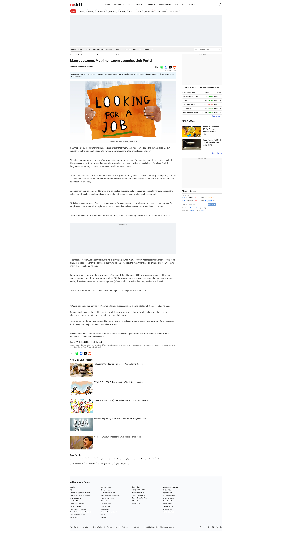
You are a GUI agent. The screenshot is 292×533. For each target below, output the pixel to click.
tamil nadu (115, 459)
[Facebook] (209, 527)
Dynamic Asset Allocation (109, 512)
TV (183, 4)
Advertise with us (168, 512)
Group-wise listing (75, 498)
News (138, 4)
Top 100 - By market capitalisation (80, 512)
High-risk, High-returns (108, 493)
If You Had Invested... (169, 495)
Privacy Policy (97, 527)
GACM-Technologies (190, 97)
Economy (118, 49)
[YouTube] (217, 527)
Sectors (90, 11)
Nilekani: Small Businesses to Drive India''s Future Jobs (117, 437)
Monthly (87, 493)
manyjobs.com (105, 464)
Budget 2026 (136, 503)
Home (107, 4)
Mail (129, 4)
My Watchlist (174, 11)
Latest (87, 49)
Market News (76, 49)
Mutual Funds (101, 11)
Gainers (122, 11)
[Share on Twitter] (170, 67)
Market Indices (167, 504)
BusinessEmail (165, 4)
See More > (217, 116)
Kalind (184, 100)
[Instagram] (213, 527)
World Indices (167, 509)
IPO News (81, 504)
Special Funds (105, 506)
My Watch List (167, 493)
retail (140, 459)
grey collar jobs (121, 464)
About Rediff (74, 527)
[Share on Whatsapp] (161, 67)
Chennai (90, 66)
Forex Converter (168, 501)
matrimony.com (78, 464)
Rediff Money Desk (79, 66)
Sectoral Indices (168, 506)
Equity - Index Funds (138, 490)
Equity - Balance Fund (139, 495)
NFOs (103, 514)
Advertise (85, 527)
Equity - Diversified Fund (139, 498)
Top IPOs (76, 501)
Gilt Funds (104, 501)
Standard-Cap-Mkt (189, 104)
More (191, 4)
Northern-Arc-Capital (190, 112)
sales (149, 459)
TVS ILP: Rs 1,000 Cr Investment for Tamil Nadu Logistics (118, 382)
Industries (148, 49)
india (91, 459)
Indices (81, 11)
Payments (118, 4)
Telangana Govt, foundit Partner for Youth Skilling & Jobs (118, 364)
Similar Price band (75, 506)
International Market (102, 49)
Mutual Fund (130, 49)
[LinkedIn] (221, 527)
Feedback (125, 527)
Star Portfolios (150, 11)
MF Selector (104, 517)
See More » (217, 153)
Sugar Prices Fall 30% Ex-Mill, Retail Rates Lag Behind (211, 142)
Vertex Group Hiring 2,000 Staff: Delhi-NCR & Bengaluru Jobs (120, 419)
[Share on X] (204, 527)
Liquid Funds (105, 509)
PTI (77, 342)
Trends (139, 11)
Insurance (112, 11)
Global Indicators (168, 498)
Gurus (176, 4)
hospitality (102, 459)
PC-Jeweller (187, 108)
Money (150, 4)
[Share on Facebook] (166, 67)
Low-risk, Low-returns (107, 498)
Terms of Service (112, 527)
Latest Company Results (77, 514)
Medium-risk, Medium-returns (110, 495)
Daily (77, 493)
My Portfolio (162, 11)
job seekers (161, 459)
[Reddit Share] (174, 67)
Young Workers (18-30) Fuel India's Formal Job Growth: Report (121, 400)
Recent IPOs (73, 504)
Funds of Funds (106, 504)
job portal (92, 464)
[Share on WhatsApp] (200, 527)
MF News (135, 501)
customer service (78, 459)
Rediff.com (152, 527)
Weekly (82, 493)
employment (128, 459)
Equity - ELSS (136, 487)
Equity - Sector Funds (138, 492)
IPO (140, 49)
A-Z (71, 490)
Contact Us (136, 527)
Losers (131, 11)
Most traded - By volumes (78, 509)
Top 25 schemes (106, 490)
